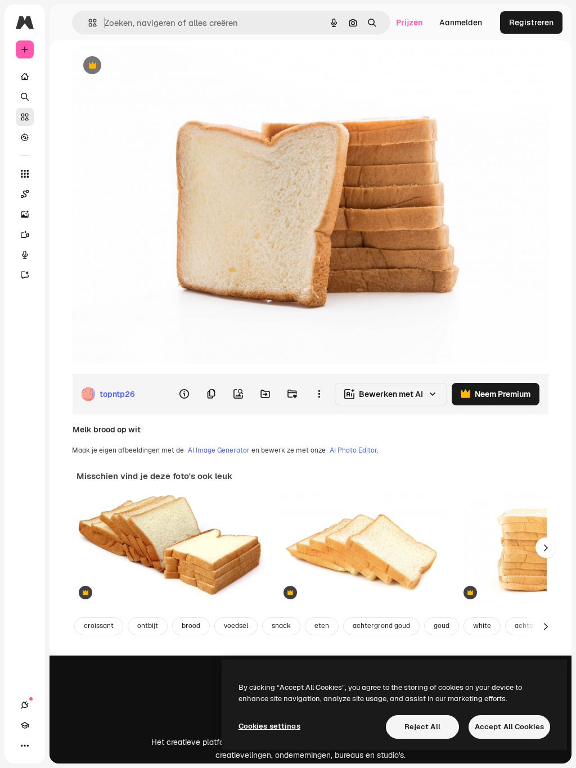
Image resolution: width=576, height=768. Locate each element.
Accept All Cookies (509, 726)
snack (281, 625)
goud (441, 625)
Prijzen (409, 22)
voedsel (236, 625)
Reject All (422, 726)
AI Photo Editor (353, 450)
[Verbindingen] (25, 705)
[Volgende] (546, 547)
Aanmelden (460, 22)
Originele (146, 66)
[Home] (25, 76)
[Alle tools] (25, 174)
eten (321, 625)
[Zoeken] (25, 97)
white (482, 625)
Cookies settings (269, 726)
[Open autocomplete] (88, 23)
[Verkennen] (25, 137)
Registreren (531, 22)
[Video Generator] (25, 234)
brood (191, 625)
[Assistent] (25, 275)
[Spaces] (25, 194)
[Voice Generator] (25, 255)
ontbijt (147, 625)
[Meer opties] (319, 394)
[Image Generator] (25, 214)
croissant (99, 625)
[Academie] (25, 725)
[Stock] (25, 117)
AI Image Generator (219, 450)
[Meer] (25, 746)
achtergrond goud (381, 625)
